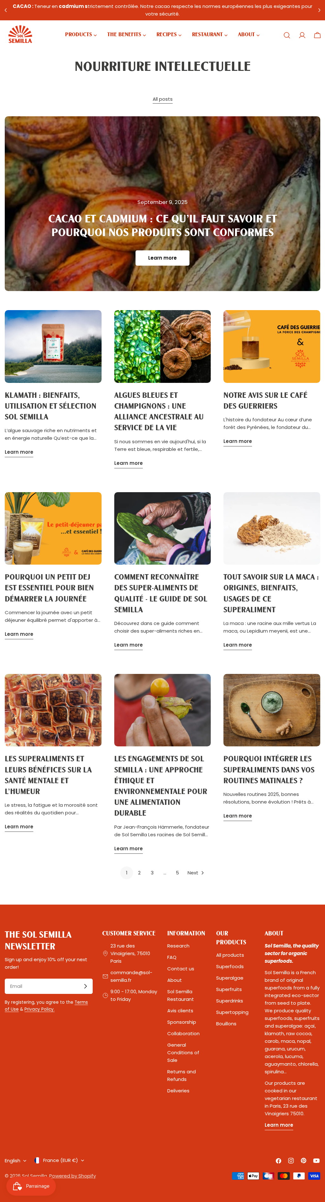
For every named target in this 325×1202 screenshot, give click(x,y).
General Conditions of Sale (183, 1052)
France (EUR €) (60, 1160)
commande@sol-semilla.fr (131, 976)
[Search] (287, 35)
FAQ (171, 957)
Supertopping (232, 1012)
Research (178, 945)
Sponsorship (181, 1022)
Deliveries (178, 1090)
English (12, 1160)
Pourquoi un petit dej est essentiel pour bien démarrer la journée (49, 588)
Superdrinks (229, 1000)
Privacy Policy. (39, 1009)
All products (230, 955)
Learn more (162, 258)
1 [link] (127, 872)
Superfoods (230, 966)
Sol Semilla (34, 1175)
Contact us (180, 968)
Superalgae (229, 978)
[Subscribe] (85, 986)
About (174, 980)
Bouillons (226, 1023)
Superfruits (229, 989)
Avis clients (180, 1010)
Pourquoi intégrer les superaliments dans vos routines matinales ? (269, 770)
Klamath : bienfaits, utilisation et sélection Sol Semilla (50, 406)
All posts (163, 99)
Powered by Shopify (72, 1175)
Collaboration (183, 1033)
